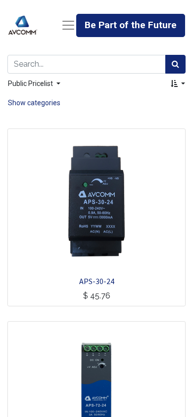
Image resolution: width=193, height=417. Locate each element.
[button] (178, 83)
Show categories (34, 103)
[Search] (175, 64)
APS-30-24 (96, 281)
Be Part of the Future (131, 25)
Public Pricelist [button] (31, 83)
